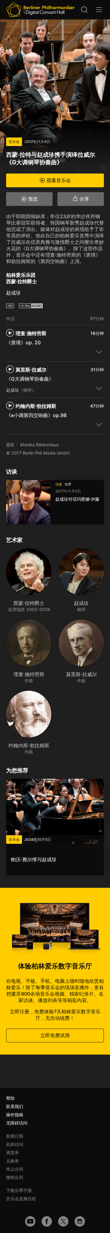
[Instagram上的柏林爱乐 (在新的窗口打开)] (80, 1221)
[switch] (99, 352)
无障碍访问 (17, 1122)
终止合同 (14, 1169)
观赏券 (12, 1152)
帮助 (10, 1098)
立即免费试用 (55, 1035)
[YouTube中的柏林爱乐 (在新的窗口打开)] (30, 1221)
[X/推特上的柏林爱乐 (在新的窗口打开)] (63, 1221)
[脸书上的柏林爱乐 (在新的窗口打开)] (47, 1221)
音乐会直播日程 (21, 1198)
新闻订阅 (14, 1136)
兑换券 (12, 1160)
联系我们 (14, 1106)
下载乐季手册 (19, 1190)
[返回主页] (40, 9)
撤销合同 (14, 1177)
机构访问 (14, 1144)
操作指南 (14, 1114)
